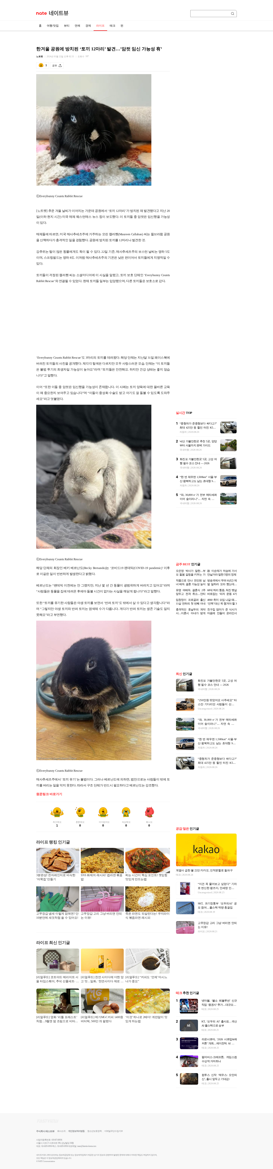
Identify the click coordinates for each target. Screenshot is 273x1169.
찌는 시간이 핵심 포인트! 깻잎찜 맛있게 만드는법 (146, 877)
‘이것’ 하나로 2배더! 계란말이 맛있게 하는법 (146, 1019)
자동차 (183, 432)
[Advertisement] (103, 322)
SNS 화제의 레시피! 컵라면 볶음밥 (101, 877)
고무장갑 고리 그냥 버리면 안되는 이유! (101, 915)
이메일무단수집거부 (113, 1131)
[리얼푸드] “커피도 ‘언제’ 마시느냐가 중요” (146, 979)
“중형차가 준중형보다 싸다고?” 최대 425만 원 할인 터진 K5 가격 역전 (198, 427)
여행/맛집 (53, 25)
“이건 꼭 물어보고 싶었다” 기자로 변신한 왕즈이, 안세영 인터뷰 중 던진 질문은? (217, 888)
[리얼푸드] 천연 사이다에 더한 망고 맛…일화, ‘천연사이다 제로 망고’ (102, 980)
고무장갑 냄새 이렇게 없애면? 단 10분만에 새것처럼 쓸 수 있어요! (57, 915)
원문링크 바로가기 (49, 794)
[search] (233, 13)
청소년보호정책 (94, 1131)
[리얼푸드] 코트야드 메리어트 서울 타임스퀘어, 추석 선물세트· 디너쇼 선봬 (57, 980)
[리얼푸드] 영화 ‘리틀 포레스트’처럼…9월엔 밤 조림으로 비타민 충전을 (57, 1020)
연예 (77, 25)
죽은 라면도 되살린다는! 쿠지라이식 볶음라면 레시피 (147, 915)
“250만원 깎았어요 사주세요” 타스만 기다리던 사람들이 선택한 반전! (217, 704)
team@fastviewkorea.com (86, 1146)
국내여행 (184, 449)
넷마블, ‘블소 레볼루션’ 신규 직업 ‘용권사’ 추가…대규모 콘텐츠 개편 (219, 1004)
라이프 (100, 25)
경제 (88, 25)
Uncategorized (205, 708)
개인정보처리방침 (76, 1131)
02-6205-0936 (46, 1146)
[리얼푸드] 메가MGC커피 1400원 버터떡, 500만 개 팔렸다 (102, 1019)
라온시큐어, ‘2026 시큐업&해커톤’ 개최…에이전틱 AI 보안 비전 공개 (219, 1043)
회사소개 (61, 1131)
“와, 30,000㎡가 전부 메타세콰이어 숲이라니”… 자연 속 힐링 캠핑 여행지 (198, 499)
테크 (112, 25)
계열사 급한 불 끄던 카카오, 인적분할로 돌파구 (204, 870)
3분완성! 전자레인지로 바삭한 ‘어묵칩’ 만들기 (55, 877)
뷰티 (66, 25)
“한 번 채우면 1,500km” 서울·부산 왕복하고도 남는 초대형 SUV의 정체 (198, 481)
